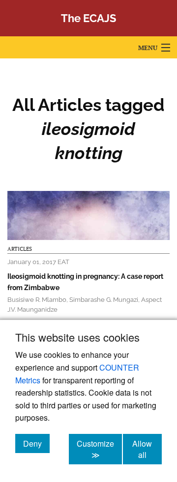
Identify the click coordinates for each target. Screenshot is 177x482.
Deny (36, 443)
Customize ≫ (99, 449)
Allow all (147, 449)
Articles (19, 248)
